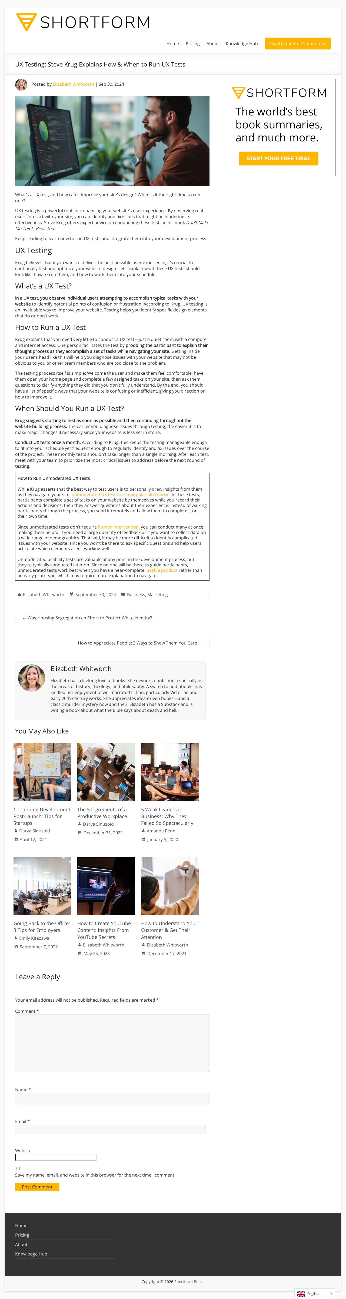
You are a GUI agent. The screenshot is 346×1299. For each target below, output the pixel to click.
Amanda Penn (161, 831)
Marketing (157, 594)
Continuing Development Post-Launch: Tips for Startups (42, 816)
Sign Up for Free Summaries (297, 43)
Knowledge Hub (242, 43)
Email (22, 1121)
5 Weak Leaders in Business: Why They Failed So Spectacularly (167, 816)
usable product (162, 570)
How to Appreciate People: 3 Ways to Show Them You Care (140, 643)
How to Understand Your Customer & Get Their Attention (169, 930)
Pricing (193, 43)
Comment (27, 1011)
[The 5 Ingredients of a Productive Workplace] (106, 746)
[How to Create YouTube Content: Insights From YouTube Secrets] (106, 860)
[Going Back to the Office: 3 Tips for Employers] (42, 860)
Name (23, 1089)
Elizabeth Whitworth (73, 84)
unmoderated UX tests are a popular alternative (120, 494)
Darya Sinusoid (34, 831)
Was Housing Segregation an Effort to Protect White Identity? (87, 618)
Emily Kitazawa (34, 938)
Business (136, 594)
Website (23, 1151)
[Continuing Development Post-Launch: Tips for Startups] (42, 746)
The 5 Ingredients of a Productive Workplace (102, 812)
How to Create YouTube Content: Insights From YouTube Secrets (104, 930)
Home (173, 43)
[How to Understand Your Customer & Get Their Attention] (170, 860)
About (213, 43)
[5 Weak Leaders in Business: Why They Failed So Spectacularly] (170, 746)
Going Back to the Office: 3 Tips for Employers (42, 926)
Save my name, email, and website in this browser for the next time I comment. (95, 1175)
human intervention (118, 527)
